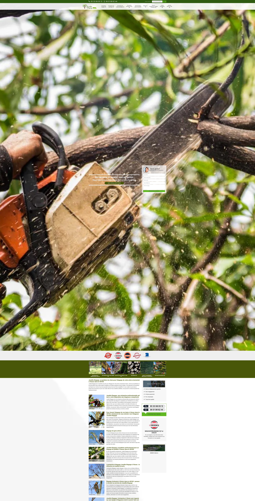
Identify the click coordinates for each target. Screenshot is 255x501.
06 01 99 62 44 (111, 1)
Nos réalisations (114, 183)
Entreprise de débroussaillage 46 (120, 6)
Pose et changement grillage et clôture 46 (153, 6)
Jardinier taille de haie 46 (169, 6)
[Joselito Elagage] (89, 6)
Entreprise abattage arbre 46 (129, 6)
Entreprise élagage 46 (103, 6)
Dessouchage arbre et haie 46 (138, 6)
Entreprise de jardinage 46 (111, 6)
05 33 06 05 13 (96, 1)
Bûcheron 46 (145, 6)
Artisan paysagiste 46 (162, 6)
